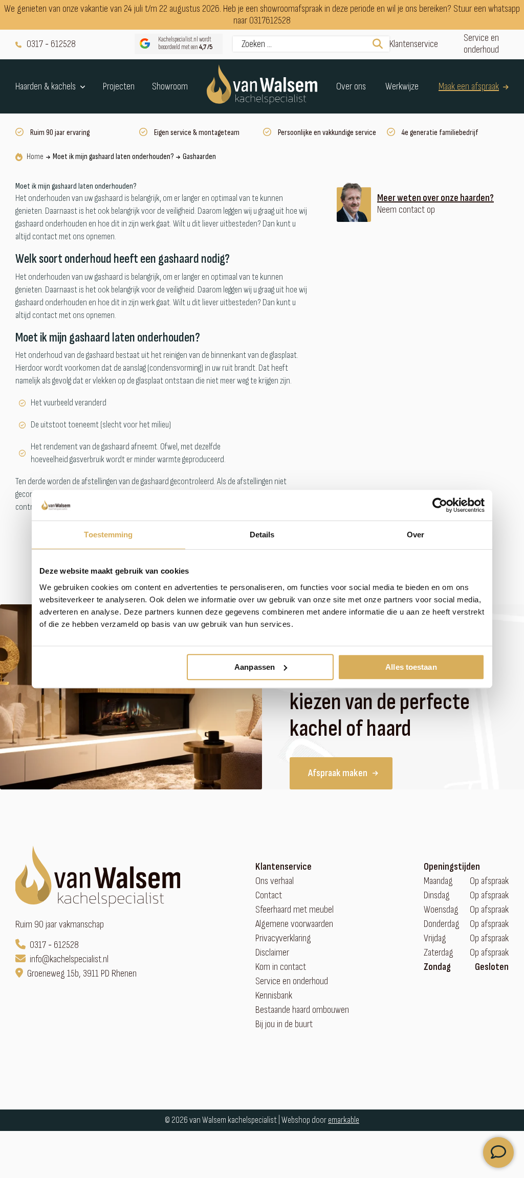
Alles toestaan (410, 667)
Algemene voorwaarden (294, 924)
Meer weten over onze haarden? (435, 198)
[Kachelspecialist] (262, 86)
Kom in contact (280, 967)
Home (35, 157)
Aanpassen (254, 667)
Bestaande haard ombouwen (302, 1010)
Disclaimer (272, 953)
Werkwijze (402, 87)
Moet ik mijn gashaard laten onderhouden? (113, 157)
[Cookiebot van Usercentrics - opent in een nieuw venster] (440, 505)
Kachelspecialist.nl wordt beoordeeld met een (185, 44)
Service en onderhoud (481, 44)
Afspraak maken (337, 773)
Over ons (351, 87)
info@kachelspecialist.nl (69, 959)
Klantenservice (413, 44)
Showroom (170, 87)
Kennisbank (273, 996)
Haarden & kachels (45, 86)
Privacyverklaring (283, 938)
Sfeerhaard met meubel (294, 910)
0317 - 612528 (51, 44)
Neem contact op (406, 210)
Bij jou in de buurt (284, 1024)
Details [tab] (262, 534)
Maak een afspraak (469, 87)
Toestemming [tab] (108, 534)
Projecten (119, 87)
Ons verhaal (274, 881)
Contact (268, 895)
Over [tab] (415, 534)
